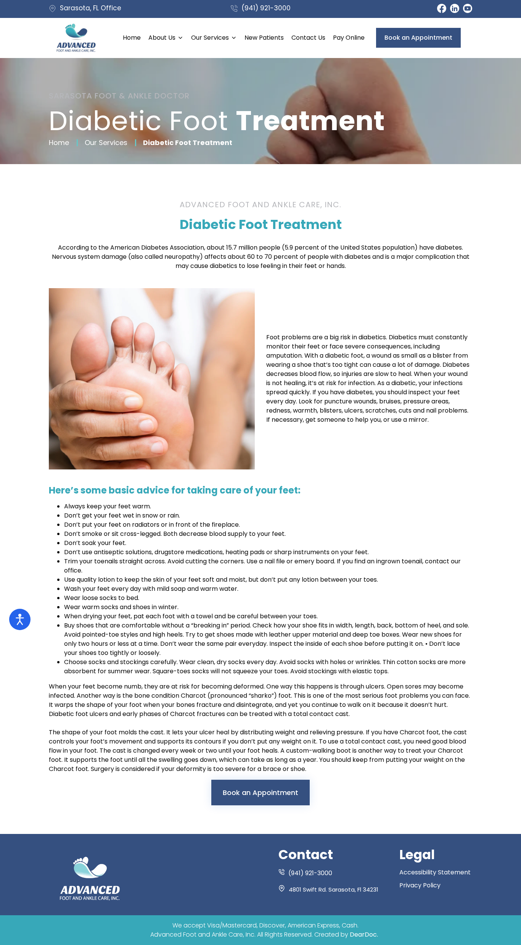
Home (59, 142)
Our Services (106, 142)
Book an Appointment (260, 792)
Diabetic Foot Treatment (187, 142)
